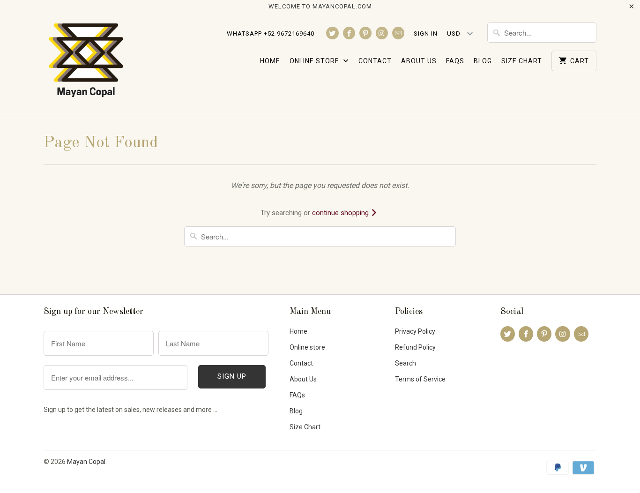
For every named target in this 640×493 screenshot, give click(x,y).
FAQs (455, 61)
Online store (315, 61)
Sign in (426, 33)
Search (405, 363)
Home (270, 61)
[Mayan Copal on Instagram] (382, 33)
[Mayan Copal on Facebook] (349, 33)
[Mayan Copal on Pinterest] (365, 33)
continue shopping (341, 213)
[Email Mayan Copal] (398, 33)
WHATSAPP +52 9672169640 (270, 33)
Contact (375, 61)
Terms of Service (420, 379)
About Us (419, 61)
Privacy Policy (415, 331)
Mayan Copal (86, 461)
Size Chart (521, 61)
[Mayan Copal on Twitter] (332, 33)
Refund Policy (415, 347)
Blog (483, 61)
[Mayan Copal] (86, 65)
